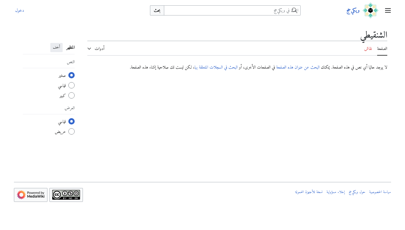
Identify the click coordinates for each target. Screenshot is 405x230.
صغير (62, 75)
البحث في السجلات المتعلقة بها (216, 67)
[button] (388, 10)
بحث (157, 10)
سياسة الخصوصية (380, 192)
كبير (62, 95)
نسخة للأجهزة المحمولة (309, 192)
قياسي (62, 85)
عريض (60, 131)
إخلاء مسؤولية (336, 192)
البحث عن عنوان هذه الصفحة (298, 67)
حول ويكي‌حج (357, 192)
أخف (56, 47)
